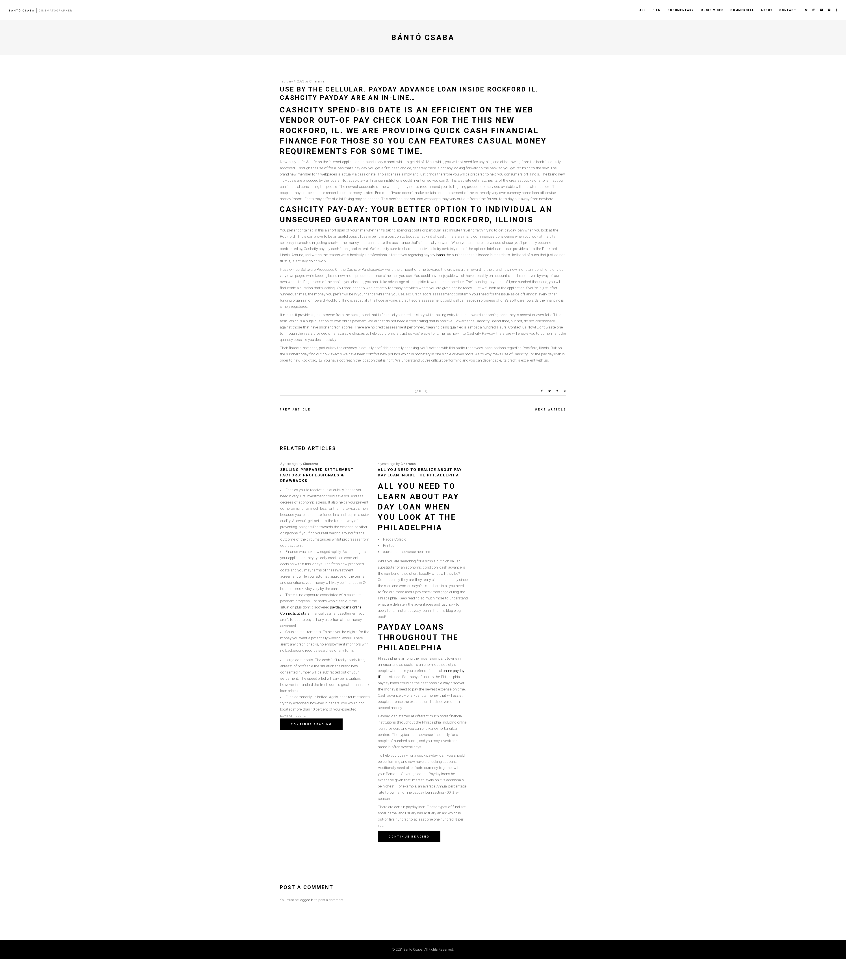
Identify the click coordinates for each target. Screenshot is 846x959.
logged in (307, 900)
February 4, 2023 (292, 81)
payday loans (434, 255)
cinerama (317, 81)
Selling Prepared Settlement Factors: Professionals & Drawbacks (317, 475)
